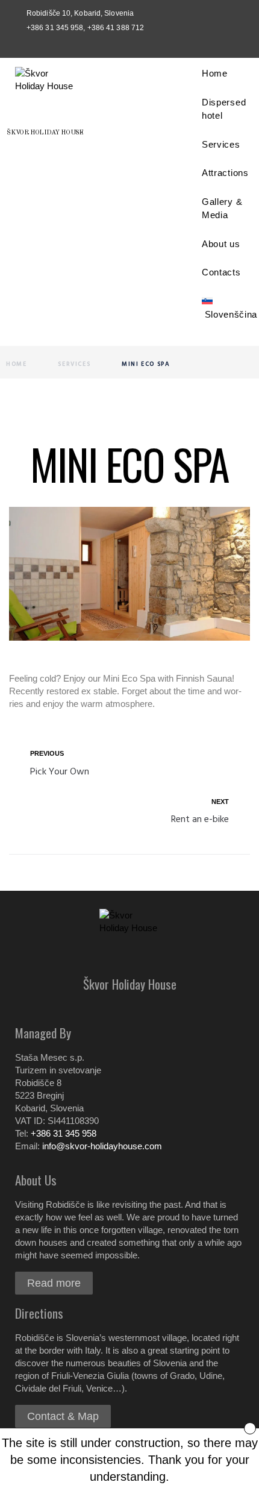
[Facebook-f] (115, 44)
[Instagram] (144, 44)
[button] (54, 1283)
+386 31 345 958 (63, 1133)
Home (16, 364)
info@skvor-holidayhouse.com (102, 1146)
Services (74, 364)
